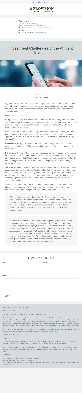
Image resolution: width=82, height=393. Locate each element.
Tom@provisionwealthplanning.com (33, 32)
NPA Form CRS (7, 338)
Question (6, 275)
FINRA (27, 344)
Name (5, 262)
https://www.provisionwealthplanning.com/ (36, 28)
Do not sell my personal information (48, 331)
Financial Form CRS (11, 311)
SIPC (30, 344)
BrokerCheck (43, 314)
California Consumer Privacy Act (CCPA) (61, 329)
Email (45, 262)
